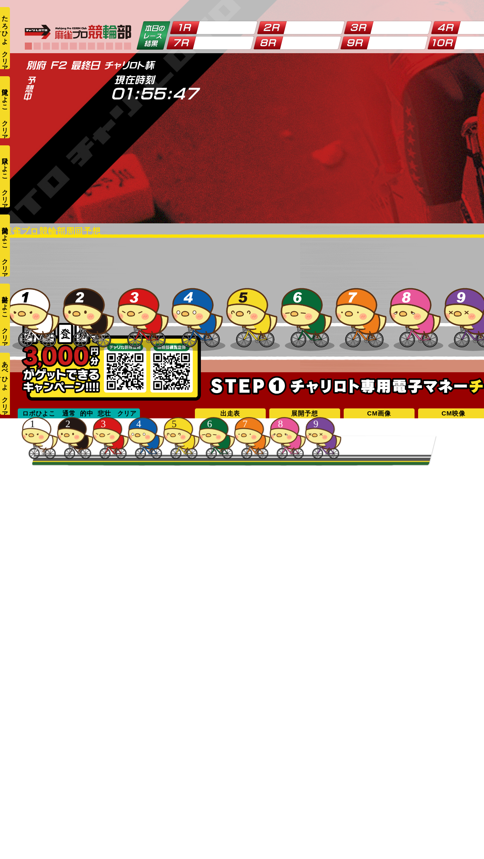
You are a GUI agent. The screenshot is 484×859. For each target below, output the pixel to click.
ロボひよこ (39, 413)
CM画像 (379, 413)
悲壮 (104, 413)
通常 (69, 413)
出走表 (230, 413)
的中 (87, 413)
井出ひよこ (5, 303)
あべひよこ (4, 372)
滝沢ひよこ (5, 96)
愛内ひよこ (5, 234)
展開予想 (304, 413)
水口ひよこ (5, 165)
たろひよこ (4, 26)
